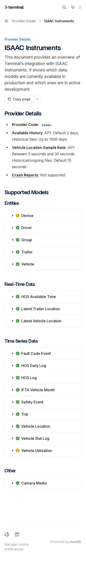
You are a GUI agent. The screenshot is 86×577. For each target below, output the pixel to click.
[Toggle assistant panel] (73, 7)
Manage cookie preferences (16, 546)
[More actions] (80, 7)
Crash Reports (25, 175)
